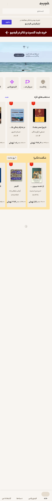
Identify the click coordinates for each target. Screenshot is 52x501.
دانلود (7, 22)
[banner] (26, 32)
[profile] (4, 4)
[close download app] (49, 22)
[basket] (11, 4)
